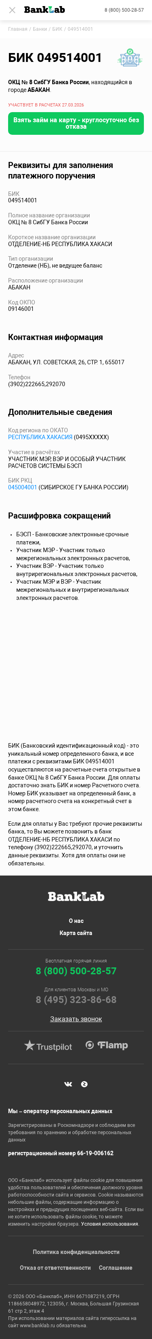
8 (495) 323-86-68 (76, 999)
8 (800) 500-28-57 (124, 10)
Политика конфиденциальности (76, 1252)
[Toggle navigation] (12, 10)
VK (68, 1084)
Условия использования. (110, 1224)
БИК (57, 29)
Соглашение (116, 1268)
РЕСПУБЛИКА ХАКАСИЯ (40, 437)
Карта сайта (76, 933)
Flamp (107, 1045)
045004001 (22, 487)
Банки (40, 29)
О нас (76, 921)
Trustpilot (48, 1045)
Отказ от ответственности (55, 1268)
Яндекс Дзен (84, 1084)
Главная (18, 29)
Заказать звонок (76, 1019)
